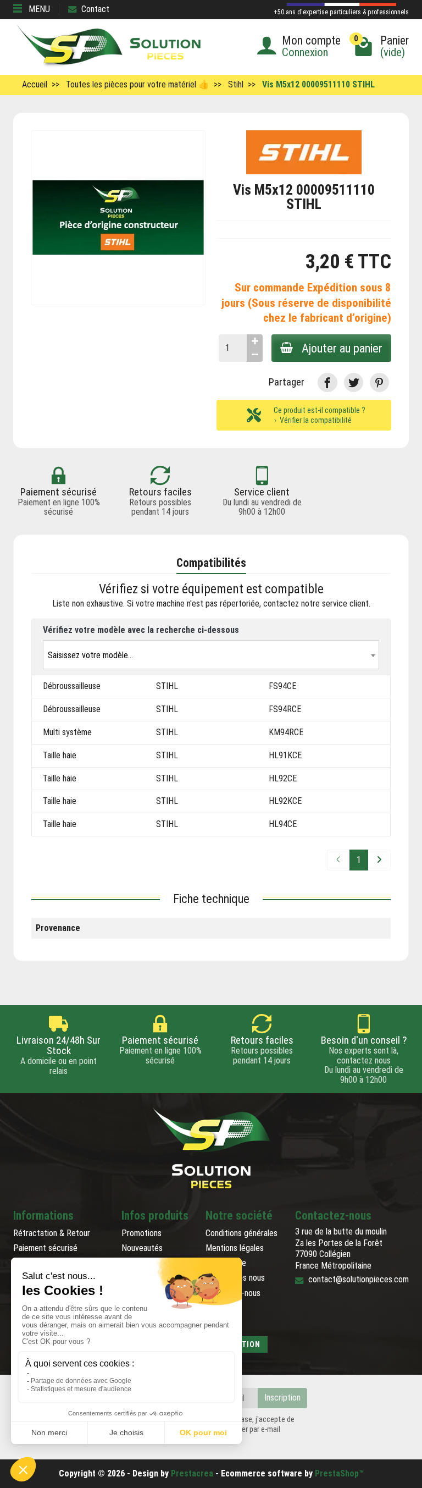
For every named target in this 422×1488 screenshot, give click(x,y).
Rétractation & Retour (51, 1233)
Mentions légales (235, 1248)
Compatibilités (211, 563)
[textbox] (211, 655)
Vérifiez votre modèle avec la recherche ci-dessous (141, 630)
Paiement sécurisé (45, 1248)
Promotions (141, 1233)
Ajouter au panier (342, 348)
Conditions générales (241, 1233)
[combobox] (211, 654)
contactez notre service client (316, 603)
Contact (95, 9)
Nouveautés (142, 1248)
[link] (327, 382)
